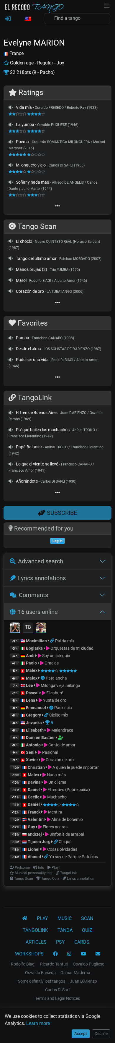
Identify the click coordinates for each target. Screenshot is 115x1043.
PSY (60, 942)
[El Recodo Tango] (24, 918)
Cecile (34, 797)
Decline (101, 1033)
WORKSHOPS (29, 954)
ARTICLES (36, 942)
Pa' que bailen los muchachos (43, 429)
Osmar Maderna (75, 972)
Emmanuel (36, 707)
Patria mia (64, 640)
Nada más (56, 774)
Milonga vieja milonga (60, 685)
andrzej (35, 834)
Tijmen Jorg (39, 841)
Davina (34, 782)
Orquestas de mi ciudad (71, 648)
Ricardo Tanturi (54, 964)
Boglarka (34, 648)
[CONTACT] (98, 954)
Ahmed (34, 856)
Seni (30, 752)
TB (28, 627)
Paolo (31, 663)
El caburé (54, 693)
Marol (21, 280)
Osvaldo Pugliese (88, 964)
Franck (34, 812)
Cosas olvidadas (61, 849)
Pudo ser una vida (32, 359)
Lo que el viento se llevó (37, 464)
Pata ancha (56, 678)
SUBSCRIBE (61, 512)
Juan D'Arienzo (83, 981)
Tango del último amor (36, 258)
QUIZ (87, 930)
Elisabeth (35, 730)
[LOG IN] (8, 19)
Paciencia (63, 707)
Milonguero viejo (31, 165)
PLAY (42, 918)
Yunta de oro (54, 700)
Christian (36, 767)
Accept (80, 1033)
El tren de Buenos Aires (37, 412)
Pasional (49, 752)
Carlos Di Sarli (57, 989)
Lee (29, 685)
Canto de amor (61, 745)
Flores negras (55, 826)
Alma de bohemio (66, 819)
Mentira (54, 812)
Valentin (36, 819)
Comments (33, 595)
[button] (27, 19)
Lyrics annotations (42, 578)
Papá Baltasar (29, 446)
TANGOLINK (35, 930)
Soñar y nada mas (32, 182)
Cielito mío (58, 715)
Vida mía (24, 107)
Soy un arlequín (55, 655)
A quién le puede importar (75, 767)
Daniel (34, 789)
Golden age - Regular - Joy (36, 63)
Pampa (22, 337)
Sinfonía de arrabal (66, 834)
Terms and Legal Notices (57, 998)
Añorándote (27, 481)
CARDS (81, 942)
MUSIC (65, 918)
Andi (30, 655)
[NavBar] (106, 5)
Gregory (33, 715)
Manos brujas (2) (31, 269)
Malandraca (61, 730)
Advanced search (40, 561)
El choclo (24, 241)
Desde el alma (28, 348)
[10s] (11, 107)
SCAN (87, 918)
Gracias (51, 663)
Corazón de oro (30, 291)
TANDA (65, 930)
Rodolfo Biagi (23, 964)
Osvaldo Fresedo (40, 972)
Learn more (38, 1023)
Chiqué (65, 841)
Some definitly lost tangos (41, 981)
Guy (31, 826)
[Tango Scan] (43, 678)
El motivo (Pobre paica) (68, 789)
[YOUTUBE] (83, 954)
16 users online (38, 611)
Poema (22, 141)
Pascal (32, 693)
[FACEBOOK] (55, 954)
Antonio (33, 745)
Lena (30, 700)
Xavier (32, 759)
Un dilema (56, 782)
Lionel (34, 849)
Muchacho (56, 797)
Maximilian (36, 640)
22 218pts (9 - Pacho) (32, 72)
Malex (31, 670)
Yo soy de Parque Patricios (73, 856)
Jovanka (34, 722)
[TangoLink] (52, 640)
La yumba (25, 124)
